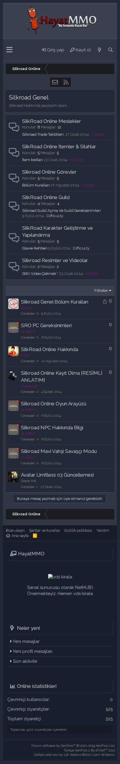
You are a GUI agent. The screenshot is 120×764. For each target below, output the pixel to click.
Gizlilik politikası (78, 530)
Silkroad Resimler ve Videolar (55, 260)
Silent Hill (28, 481)
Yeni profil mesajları (32, 651)
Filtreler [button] (101, 290)
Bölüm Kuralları (36, 185)
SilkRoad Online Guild (46, 197)
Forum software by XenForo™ (73, 746)
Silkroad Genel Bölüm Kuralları (54, 302)
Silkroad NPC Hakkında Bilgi (52, 427)
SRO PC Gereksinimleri (46, 325)
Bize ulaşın (15, 530)
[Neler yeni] (99, 50)
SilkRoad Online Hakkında (49, 349)
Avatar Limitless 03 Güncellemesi (57, 475)
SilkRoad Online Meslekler (51, 121)
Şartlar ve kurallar (44, 530)
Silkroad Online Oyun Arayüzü (53, 404)
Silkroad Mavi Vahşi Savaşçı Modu (59, 451)
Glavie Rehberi (34, 248)
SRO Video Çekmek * (40, 273)
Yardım (102, 530)
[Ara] (110, 50)
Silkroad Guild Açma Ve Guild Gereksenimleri (61, 210)
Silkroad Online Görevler (49, 172)
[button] (9, 50)
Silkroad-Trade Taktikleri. (43, 134)
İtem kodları (32, 160)
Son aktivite (25, 661)
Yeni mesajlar (26, 641)
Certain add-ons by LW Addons (74, 755)
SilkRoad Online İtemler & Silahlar (59, 146)
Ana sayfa (20, 535)
